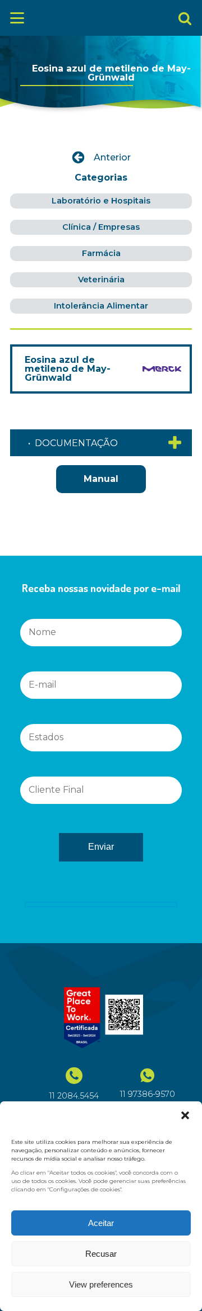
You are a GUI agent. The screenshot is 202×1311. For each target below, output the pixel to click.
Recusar (101, 1253)
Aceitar (101, 1223)
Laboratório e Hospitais (101, 201)
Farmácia (101, 253)
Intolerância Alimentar (101, 306)
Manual (101, 479)
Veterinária (101, 279)
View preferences (101, 1284)
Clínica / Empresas (101, 227)
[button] (185, 1115)
